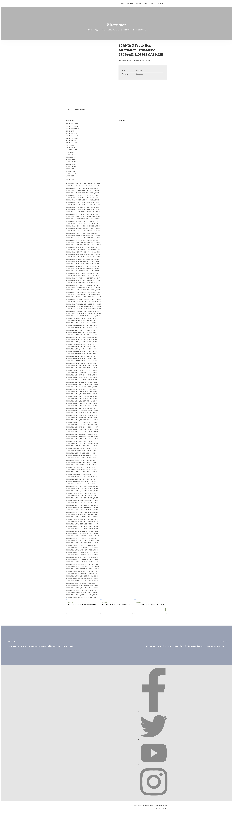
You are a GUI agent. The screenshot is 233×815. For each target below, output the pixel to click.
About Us (130, 4)
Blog (145, 4)
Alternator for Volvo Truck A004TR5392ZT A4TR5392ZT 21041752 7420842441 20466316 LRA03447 (82, 605)
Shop (152, 4)
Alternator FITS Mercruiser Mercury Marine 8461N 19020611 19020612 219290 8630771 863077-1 (151, 605)
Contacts (160, 4)
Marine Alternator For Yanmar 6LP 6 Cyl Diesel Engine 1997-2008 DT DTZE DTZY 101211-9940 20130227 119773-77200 (116, 605)
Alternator (139, 74)
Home (122, 4)
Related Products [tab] (80, 110)
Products (138, 4)
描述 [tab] (68, 110)
